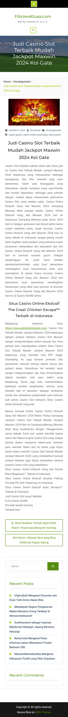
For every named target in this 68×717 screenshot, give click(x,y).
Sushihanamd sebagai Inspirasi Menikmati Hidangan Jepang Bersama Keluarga (31, 627)
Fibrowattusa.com (33, 16)
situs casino (55, 134)
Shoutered (35, 130)
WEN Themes (43, 712)
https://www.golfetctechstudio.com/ (26, 328)
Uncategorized (53, 130)
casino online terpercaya (35, 134)
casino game (15, 134)
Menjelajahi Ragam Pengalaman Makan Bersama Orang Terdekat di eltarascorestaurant (30, 611)
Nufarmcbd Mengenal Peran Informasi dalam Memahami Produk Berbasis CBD (30, 643)
